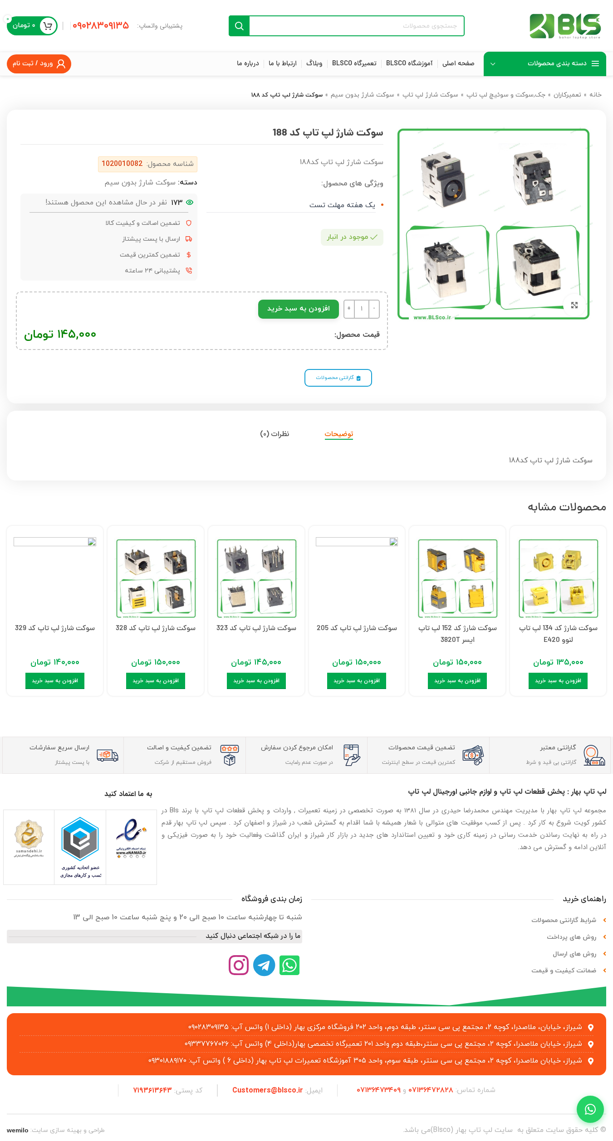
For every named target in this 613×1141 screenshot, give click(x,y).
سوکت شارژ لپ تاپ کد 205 (357, 628)
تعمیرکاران (567, 95)
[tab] (339, 433)
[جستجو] (239, 25)
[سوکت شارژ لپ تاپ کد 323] (256, 576)
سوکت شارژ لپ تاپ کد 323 (256, 628)
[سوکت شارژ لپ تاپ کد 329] (55, 576)
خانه (595, 95)
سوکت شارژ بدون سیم (362, 95)
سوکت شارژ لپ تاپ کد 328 (156, 628)
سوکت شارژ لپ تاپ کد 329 (55, 628)
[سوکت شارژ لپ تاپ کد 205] (357, 576)
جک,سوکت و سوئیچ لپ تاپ (505, 95)
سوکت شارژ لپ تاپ (430, 95)
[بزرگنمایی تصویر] (574, 305)
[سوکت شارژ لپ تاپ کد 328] (155, 576)
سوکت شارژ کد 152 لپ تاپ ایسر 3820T (457, 634)
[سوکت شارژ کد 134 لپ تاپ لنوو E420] (558, 576)
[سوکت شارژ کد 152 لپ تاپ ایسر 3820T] (457, 576)
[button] (558, 681)
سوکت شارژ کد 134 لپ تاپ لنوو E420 (558, 634)
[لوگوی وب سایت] (565, 25)
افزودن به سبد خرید (298, 309)
